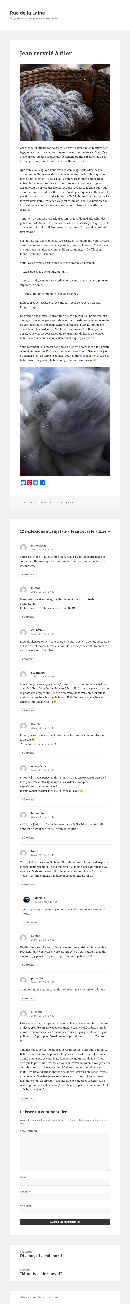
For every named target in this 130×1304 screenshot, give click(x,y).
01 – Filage (57, 502)
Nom (24, 1177)
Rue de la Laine (27, 13)
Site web (25, 1205)
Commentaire (29, 1131)
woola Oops (38, 766)
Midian (36, 588)
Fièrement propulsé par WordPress (39, 1297)
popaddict (38, 978)
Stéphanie (38, 672)
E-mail (25, 1191)
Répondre (28, 574)
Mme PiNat (38, 545)
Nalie (34, 851)
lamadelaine (39, 813)
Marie (44, 502)
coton (71, 502)
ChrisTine (37, 630)
